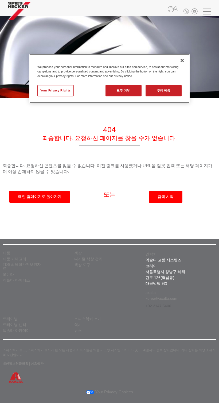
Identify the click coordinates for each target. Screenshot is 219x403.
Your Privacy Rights (55, 90)
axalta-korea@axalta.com (161, 295)
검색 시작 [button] (166, 196)
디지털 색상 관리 (88, 259)
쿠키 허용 (163, 90)
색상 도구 (82, 265)
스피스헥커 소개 (87, 319)
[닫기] (182, 60)
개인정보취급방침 (15, 364)
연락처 (151, 254)
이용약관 (37, 364)
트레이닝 (10, 319)
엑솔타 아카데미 (16, 331)
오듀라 (8, 274)
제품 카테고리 (14, 259)
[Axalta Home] (19, 15)
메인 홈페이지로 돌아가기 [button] (39, 196)
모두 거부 (123, 90)
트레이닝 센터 (14, 325)
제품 (6, 253)
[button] (171, 9)
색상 (78, 253)
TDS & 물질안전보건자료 (22, 267)
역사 (78, 325)
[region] (109, 78)
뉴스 (78, 331)
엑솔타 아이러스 (16, 280)
